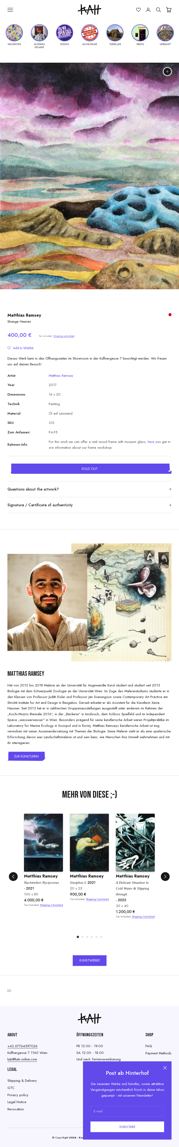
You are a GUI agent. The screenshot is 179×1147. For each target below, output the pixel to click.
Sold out (90, 468)
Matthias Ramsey (24, 315)
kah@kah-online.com (22, 1059)
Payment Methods (158, 1053)
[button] (20, 348)
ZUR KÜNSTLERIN (26, 756)
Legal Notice (16, 1102)
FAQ (148, 1046)
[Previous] (13, 876)
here (151, 441)
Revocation (15, 1109)
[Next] (165, 876)
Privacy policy (17, 1095)
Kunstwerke (89, 960)
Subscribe (127, 1126)
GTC (10, 1087)
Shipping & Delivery (22, 1080)
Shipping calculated (63, 336)
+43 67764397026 (22, 1046)
